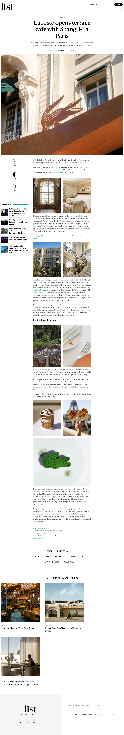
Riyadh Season (73, 701)
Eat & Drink (62, 17)
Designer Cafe (63, 551)
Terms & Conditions (89, 714)
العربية (110, 4)
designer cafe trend (61, 172)
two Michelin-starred (40, 290)
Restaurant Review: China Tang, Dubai (17, 628)
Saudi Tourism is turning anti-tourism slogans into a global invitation (18, 231)
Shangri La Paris (52, 562)
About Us (71, 705)
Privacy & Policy (74, 714)
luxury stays (82, 163)
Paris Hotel (69, 562)
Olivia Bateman (58, 50)
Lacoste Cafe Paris (75, 556)
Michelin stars (41, 293)
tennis (56, 163)
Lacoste (48, 551)
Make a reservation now (40, 528)
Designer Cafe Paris (53, 556)
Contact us (95, 705)
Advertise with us (82, 705)
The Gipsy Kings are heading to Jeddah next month (18, 222)
